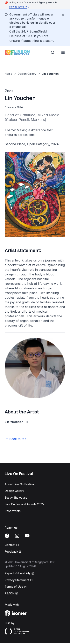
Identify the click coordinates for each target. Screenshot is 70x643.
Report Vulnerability (18, 573)
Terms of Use (14, 586)
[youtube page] (27, 535)
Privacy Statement (17, 580)
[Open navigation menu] (63, 52)
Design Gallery (27, 73)
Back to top (17, 439)
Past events (13, 511)
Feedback (11, 551)
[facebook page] (7, 535)
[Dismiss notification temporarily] (63, 14)
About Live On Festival (19, 484)
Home (8, 73)
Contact (10, 545)
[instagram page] (17, 535)
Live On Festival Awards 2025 (24, 504)
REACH (9, 593)
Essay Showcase (16, 497)
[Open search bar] (53, 52)
